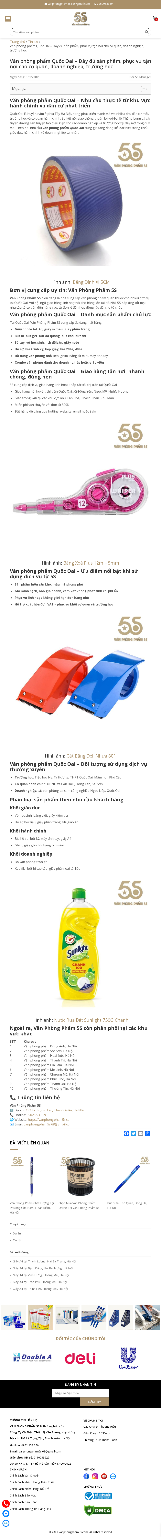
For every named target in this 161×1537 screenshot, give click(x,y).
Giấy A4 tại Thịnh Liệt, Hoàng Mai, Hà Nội (40, 1289)
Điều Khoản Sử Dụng (96, 1433)
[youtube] (104, 1476)
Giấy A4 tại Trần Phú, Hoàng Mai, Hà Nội (40, 1282)
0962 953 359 (30, 1445)
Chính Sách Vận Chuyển (25, 1475)
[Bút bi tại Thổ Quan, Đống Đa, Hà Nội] (129, 1176)
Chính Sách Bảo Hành (23, 1502)
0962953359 (105, 3)
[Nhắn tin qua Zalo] (6, 1523)
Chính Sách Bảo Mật (23, 1495)
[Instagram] (95, 1476)
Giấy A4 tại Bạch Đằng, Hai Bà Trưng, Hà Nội (43, 1268)
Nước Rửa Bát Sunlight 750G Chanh (91, 1020)
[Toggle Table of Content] (142, 89)
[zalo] (113, 1476)
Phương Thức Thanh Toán (100, 1440)
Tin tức (17, 1240)
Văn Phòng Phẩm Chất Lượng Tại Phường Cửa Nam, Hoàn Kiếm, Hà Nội (32, 1207)
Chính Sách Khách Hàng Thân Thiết (32, 1482)
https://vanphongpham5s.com (50, 1119)
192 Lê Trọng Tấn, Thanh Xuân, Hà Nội (55, 1110)
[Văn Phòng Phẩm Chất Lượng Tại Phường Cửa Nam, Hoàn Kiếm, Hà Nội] (32, 1176)
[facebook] (86, 1476)
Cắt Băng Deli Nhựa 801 (91, 756)
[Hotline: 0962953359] (6, 1504)
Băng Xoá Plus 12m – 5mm (91, 563)
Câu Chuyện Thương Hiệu (99, 1426)
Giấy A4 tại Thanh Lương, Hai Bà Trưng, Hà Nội (44, 1261)
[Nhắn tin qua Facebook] (6, 1513)
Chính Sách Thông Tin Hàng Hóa (30, 1509)
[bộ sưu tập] (13, 1317)
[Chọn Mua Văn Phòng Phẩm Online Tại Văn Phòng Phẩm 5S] (80, 1176)
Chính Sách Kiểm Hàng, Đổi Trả (29, 1489)
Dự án (17, 1233)
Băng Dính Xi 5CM (91, 282)
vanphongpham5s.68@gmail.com (69, 3)
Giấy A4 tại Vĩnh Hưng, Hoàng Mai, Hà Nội (41, 1275)
